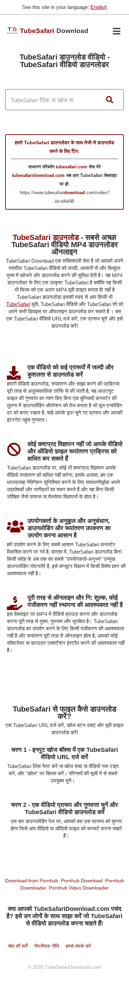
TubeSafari (18, 304)
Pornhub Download (82, 880)
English (98, 7)
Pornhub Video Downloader (79, 888)
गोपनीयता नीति (46, 946)
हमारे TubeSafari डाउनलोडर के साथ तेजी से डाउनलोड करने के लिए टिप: (64, 147)
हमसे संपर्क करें (78, 946)
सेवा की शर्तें (18, 946)
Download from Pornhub (31, 880)
